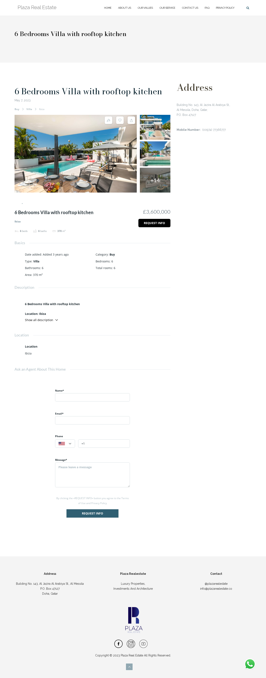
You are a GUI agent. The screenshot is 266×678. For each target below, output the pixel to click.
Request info (154, 223)
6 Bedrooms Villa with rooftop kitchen (88, 91)
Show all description (39, 320)
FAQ (207, 7)
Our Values (145, 7)
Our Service (167, 7)
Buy (17, 109)
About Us (124, 7)
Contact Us (190, 7)
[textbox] (65, 444)
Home (107, 7)
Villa (29, 109)
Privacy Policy (225, 7)
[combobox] (65, 443)
